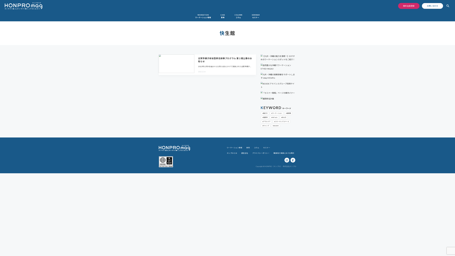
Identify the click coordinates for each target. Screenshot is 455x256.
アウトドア (266, 121)
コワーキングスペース (282, 121)
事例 (248, 148)
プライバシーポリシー (260, 153)
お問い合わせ (432, 6)
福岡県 (289, 113)
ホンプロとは (232, 153)
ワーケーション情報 (234, 148)
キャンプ (266, 126)
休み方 (284, 117)
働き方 (265, 113)
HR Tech (274, 117)
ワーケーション (277, 113)
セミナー (266, 148)
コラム (256, 148)
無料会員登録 (408, 6)
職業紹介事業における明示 (284, 153)
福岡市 (265, 117)
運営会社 (244, 153)
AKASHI (276, 126)
